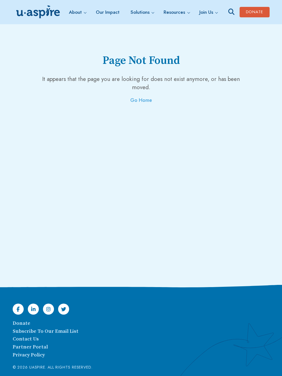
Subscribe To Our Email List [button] (45, 331)
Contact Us (26, 339)
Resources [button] (174, 12)
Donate (258, 12)
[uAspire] (37, 12)
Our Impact (108, 12)
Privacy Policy (29, 355)
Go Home (141, 100)
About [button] (75, 12)
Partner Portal (30, 347)
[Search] (231, 11)
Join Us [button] (206, 12)
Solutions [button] (140, 12)
